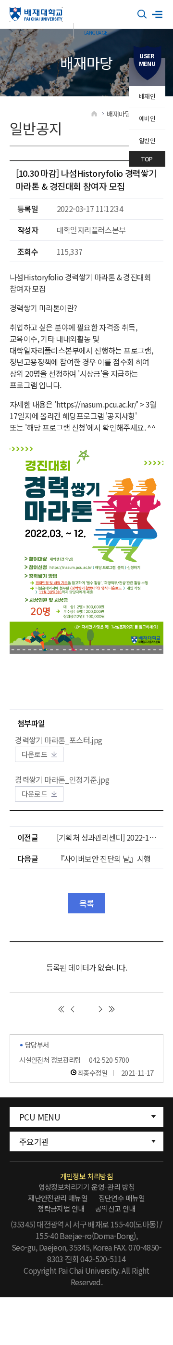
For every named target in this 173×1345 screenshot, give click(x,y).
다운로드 (35, 754)
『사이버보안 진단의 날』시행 (104, 858)
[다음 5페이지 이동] (100, 1009)
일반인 (147, 140)
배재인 (147, 96)
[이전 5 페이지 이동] (72, 1009)
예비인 (147, 118)
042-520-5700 (109, 1060)
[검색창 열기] (142, 14)
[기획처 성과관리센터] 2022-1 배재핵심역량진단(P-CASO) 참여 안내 (110, 837)
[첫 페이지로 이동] (61, 1009)
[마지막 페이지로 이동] (112, 1009)
